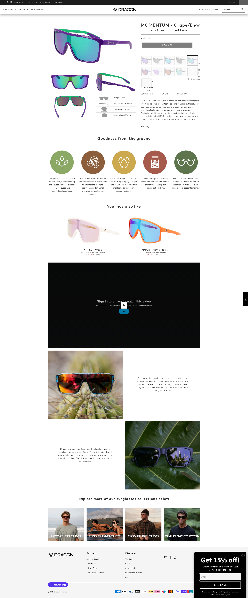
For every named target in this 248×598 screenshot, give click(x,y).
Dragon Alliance (60, 592)
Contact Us (91, 564)
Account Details (93, 559)
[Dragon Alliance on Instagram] (11, 2)
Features (165, 94)
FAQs (30, 2)
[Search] (242, 10)
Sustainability (43, 2)
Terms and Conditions (95, 573)
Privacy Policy (92, 568)
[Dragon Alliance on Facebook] (7, 2)
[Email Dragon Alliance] (3, 2)
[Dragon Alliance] (125, 9)
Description (147, 94)
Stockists (58, 2)
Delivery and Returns (133, 573)
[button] (204, 9)
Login (233, 2)
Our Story (19, 2)
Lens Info (182, 94)
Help (127, 577)
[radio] (146, 60)
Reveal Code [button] (220, 585)
